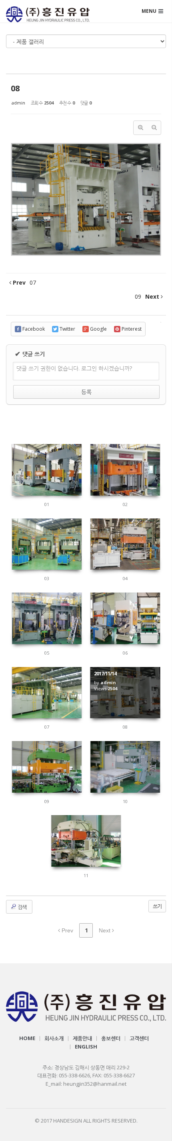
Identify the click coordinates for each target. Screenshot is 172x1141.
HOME (27, 1038)
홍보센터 (110, 1038)
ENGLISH (86, 1046)
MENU (149, 11)
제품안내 (82, 1038)
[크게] (140, 128)
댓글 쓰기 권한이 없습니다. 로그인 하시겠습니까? (74, 368)
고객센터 (139, 1038)
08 (15, 88)
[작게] (154, 128)
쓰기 (157, 906)
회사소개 (54, 1038)
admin (18, 103)
